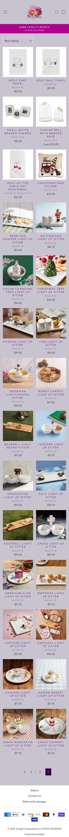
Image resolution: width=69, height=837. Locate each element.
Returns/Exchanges (34, 801)
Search (34, 790)
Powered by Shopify (34, 834)
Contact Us (34, 795)
